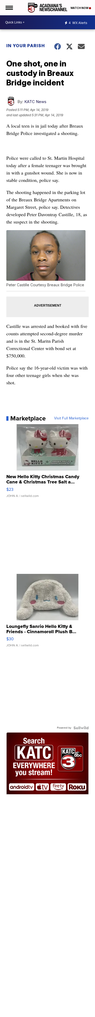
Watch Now (79, 7)
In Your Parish (25, 45)
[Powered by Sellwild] (81, 728)
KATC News (35, 101)
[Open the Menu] (9, 7)
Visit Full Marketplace (71, 418)
